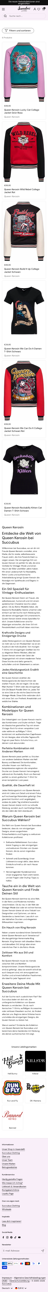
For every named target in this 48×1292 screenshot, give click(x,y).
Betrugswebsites (9, 1167)
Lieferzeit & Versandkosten (14, 1186)
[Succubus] (24, 9)
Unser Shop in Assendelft (13, 1149)
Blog (4, 1225)
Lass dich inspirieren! (11, 1221)
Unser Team (7, 1160)
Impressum (7, 1277)
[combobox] (24, 16)
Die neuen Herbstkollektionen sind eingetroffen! (24, 3)
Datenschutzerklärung (19, 1280)
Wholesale (6, 1209)
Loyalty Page (7, 1193)
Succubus (6, 1283)
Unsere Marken (8, 1163)
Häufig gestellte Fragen (12, 1179)
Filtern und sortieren (20, 30)
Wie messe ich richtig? (12, 1183)
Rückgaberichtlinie (10, 1190)
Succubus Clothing (11, 1153)
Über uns (6, 1156)
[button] (43, 9)
